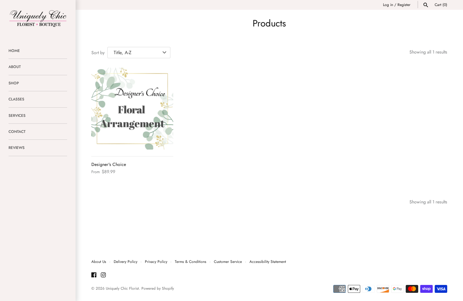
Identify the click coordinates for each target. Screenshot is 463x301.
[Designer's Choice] (132, 109)
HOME (14, 50)
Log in (388, 4)
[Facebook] (93, 275)
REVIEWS (17, 147)
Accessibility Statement (267, 261)
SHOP (14, 83)
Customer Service (228, 261)
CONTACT (17, 131)
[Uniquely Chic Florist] (38, 18)
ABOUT (15, 66)
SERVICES (17, 115)
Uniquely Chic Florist (122, 288)
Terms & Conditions (190, 261)
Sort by (98, 52)
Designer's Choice (108, 164)
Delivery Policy (125, 261)
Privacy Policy (156, 261)
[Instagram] (103, 275)
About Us (98, 261)
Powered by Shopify (157, 288)
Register (403, 4)
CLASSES (16, 99)
